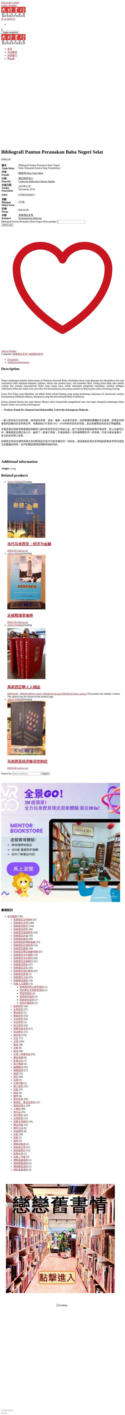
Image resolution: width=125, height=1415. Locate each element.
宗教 (15, 1048)
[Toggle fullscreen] (5, 1410)
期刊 (15, 1076)
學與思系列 (26, 993)
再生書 (11, 58)
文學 (15, 1041)
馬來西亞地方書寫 (23, 971)
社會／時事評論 (21, 1054)
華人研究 (18, 1086)
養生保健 (18, 1057)
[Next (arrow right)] (5, 1413)
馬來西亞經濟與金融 (24, 942)
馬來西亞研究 (36, 354)
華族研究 (18, 1015)
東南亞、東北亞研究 (24, 1102)
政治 (15, 1051)
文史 (15, 1038)
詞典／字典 (19, 1157)
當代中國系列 (27, 1003)
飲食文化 (18, 1060)
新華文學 (18, 1153)
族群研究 (18, 1006)
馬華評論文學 (20, 1028)
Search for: (6, 773)
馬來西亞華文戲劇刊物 (25, 951)
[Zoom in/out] (2, 1410)
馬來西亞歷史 (20, 964)
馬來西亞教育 (20, 948)
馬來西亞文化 (20, 967)
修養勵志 (18, 1067)
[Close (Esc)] (11, 1410)
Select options (80, 694)
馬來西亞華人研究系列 (32, 987)
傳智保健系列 (20, 1160)
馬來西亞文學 (20, 354)
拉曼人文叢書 (20, 983)
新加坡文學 (19, 1147)
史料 (15, 1134)
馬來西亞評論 (20, 935)
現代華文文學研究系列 (32, 990)
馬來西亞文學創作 (23, 919)
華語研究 (18, 1012)
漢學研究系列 (27, 996)
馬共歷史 (18, 1031)
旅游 (15, 1073)
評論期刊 (18, 1131)
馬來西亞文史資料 (23, 955)
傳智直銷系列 (20, 1169)
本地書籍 (12, 52)
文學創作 (18, 1118)
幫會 (15, 1137)
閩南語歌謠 (19, 1144)
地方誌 (17, 1112)
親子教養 (18, 1064)
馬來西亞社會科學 (23, 945)
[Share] (8, 1410)
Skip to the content (10, 2)
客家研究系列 (27, 999)
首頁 (9, 49)
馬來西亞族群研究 (23, 932)
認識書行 (12, 55)
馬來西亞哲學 (20, 974)
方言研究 (18, 1022)
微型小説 (18, 1128)
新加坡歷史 (19, 1150)
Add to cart (7, 225)
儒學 (15, 1140)
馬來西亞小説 (20, 977)
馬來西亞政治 (20, 939)
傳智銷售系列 (20, 1166)
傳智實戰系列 (20, 1163)
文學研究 (18, 1009)
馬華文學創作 (20, 1121)
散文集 (17, 1035)
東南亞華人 (19, 1105)
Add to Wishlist (14, 482)
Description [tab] (12, 359)
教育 (15, 1044)
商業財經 (18, 1070)
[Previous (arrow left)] (2, 1413)
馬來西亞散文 (20, 926)
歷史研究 (18, 1099)
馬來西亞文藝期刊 (23, 961)
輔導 (15, 1096)
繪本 (15, 1092)
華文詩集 (18, 1124)
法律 (15, 1080)
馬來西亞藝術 (20, 980)
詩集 (15, 1089)
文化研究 (18, 1019)
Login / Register (9, 5)
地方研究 (18, 1025)
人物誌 (17, 1108)
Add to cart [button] (22, 550)
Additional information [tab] (18, 362)
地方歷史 (18, 1115)
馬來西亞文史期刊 (23, 958)
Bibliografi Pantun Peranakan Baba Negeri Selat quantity (28, 221)
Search (45, 774)
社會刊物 (18, 1083)
